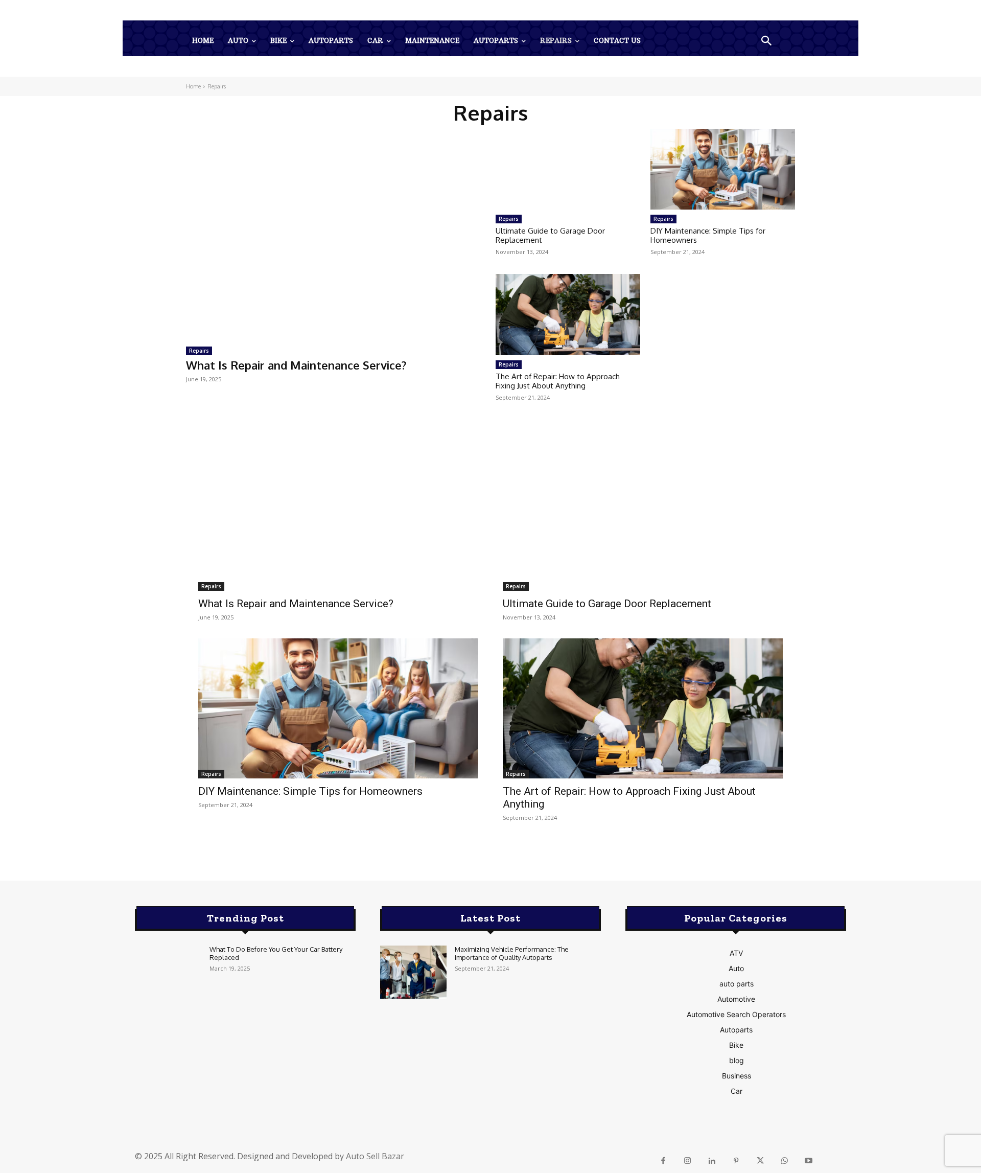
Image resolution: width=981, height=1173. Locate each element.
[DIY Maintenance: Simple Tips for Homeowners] (722, 169)
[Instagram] (687, 1161)
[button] (766, 41)
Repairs (199, 350)
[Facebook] (663, 1161)
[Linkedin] (711, 1161)
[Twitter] (760, 1161)
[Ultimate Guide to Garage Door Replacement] (568, 169)
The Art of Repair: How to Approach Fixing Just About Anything (558, 381)
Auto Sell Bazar (375, 1156)
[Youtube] (809, 1161)
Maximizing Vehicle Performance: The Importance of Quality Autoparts (512, 953)
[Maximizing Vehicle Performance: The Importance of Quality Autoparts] (413, 972)
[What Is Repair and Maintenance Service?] (335, 233)
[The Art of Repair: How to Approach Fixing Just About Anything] (568, 314)
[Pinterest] (735, 1161)
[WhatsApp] (784, 1161)
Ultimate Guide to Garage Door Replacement (550, 235)
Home (193, 86)
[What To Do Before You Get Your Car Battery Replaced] (168, 972)
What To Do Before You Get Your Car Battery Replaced (275, 953)
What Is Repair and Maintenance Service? (296, 365)
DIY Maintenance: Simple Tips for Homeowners (707, 235)
